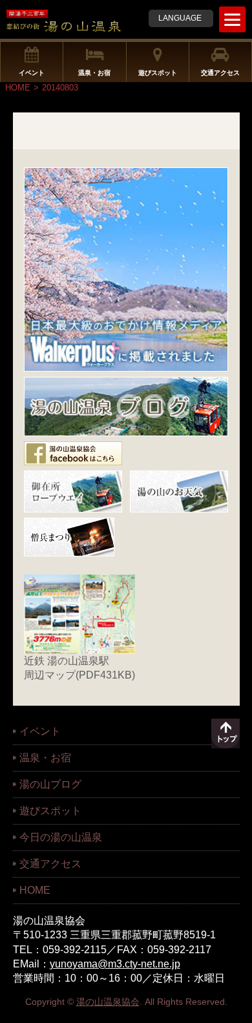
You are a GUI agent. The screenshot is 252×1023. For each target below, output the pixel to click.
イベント (32, 72)
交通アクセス (220, 72)
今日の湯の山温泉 (60, 837)
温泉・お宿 (94, 72)
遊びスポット (157, 72)
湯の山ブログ (50, 784)
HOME (17, 87)
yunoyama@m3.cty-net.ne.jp (115, 963)
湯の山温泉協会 (108, 1002)
